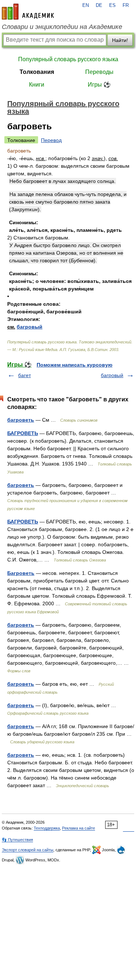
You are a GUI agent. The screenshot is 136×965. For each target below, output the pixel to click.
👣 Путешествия (17, 839)
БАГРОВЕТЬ (22, 433)
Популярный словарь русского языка (68, 59)
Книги (36, 85)
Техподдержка (47, 828)
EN (85, 5)
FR (126, 5)
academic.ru (28, 12)
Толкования (37, 72)
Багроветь (20, 573)
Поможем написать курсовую (74, 365)
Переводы (99, 72)
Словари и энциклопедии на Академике (62, 26)
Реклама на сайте (78, 828)
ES (112, 5)
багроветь (20, 420)
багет (24, 375)
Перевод (51, 140)
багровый (29, 327)
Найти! (120, 40)
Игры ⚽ (99, 85)
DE (99, 5)
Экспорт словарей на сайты (27, 850)
